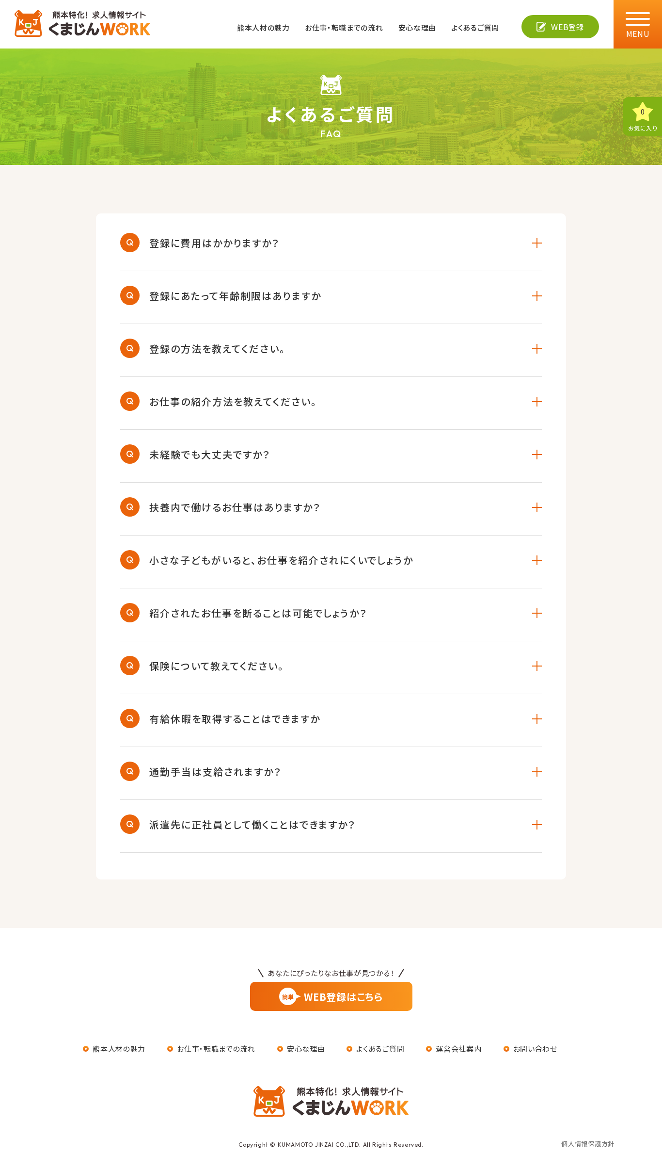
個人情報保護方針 (588, 1143)
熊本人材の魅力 (263, 27)
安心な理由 (417, 27)
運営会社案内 (458, 1048)
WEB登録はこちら (332, 997)
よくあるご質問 (475, 27)
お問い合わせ (535, 1048)
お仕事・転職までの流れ (344, 27)
